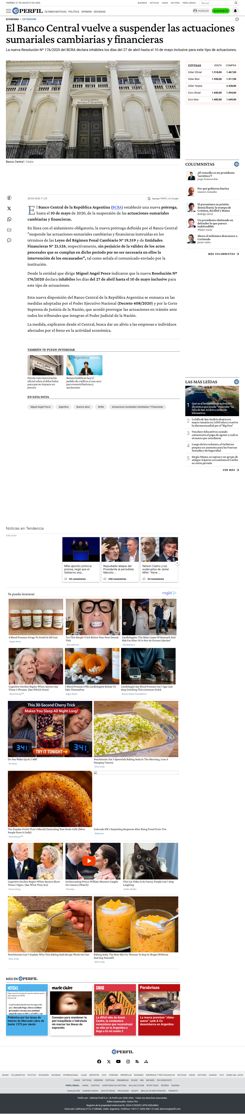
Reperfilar (126, 1075)
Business (142, 3)
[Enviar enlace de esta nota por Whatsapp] (9, 219)
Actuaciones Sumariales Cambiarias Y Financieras (137, 407)
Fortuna (109, 1080)
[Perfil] (27, 978)
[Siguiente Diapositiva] (177, 563)
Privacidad (123, 1091)
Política (73, 11)
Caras (165, 3)
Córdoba (113, 1075)
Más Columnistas (221, 254)
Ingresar (203, 11)
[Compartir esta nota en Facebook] (9, 197)
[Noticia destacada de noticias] (27, 988)
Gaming (213, 1075)
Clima (84, 1075)
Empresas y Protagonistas (160, 1075)
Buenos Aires (83, 407)
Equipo (134, 1091)
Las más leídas (201, 381)
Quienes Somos (90, 1091)
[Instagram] (128, 1062)
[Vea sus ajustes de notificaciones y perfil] (235, 10)
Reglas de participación (153, 1091)
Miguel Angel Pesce (40, 407)
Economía (44, 1075)
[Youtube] (118, 1062)
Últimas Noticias (55, 11)
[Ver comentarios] (236, 20)
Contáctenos (108, 1091)
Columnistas (199, 164)
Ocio (104, 1075)
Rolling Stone (136, 1085)
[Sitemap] (146, 1062)
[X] (108, 1062)
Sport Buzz (153, 1085)
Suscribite (220, 11)
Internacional (70, 1075)
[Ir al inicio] (27, 10)
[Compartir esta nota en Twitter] (9, 208)
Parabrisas (123, 1080)
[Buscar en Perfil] (236, 3)
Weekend (98, 1080)
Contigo (95, 1085)
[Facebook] (99, 1062)
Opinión (86, 11)
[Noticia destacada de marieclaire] (71, 988)
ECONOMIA (12, 19)
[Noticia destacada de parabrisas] (159, 988)
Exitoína (175, 3)
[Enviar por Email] (9, 230)
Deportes (94, 1075)
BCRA (117, 207)
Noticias (154, 3)
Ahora (5, 1075)
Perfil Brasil (189, 3)
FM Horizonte (164, 1080)
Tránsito (173, 1091)
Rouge (134, 1080)
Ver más (229, 469)
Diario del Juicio (234, 1075)
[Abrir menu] (8, 11)
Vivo (221, 1075)
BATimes (150, 1080)
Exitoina (202, 1075)
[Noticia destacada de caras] (115, 988)
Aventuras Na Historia (114, 1085)
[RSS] (137, 1062)
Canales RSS (73, 1091)
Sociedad (99, 11)
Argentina (63, 407)
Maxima (175, 1085)
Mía (142, 1080)
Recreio (165, 1085)
